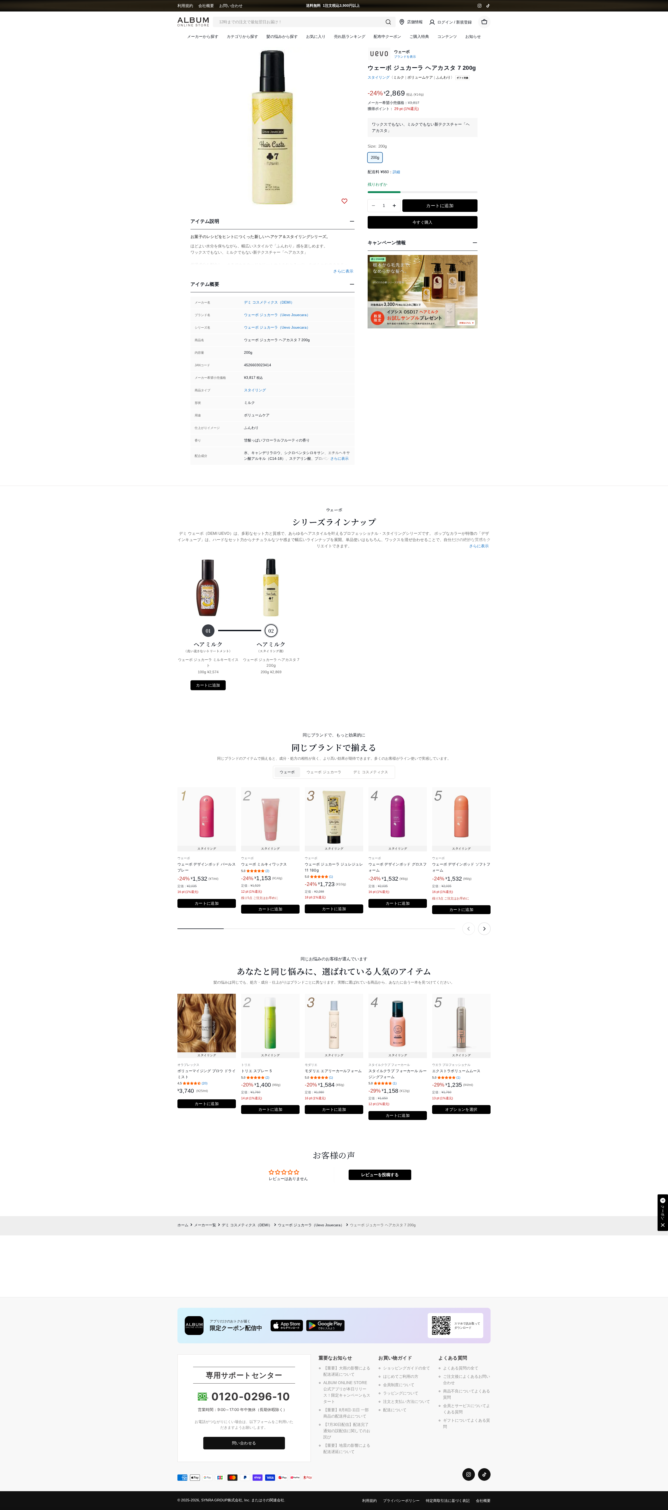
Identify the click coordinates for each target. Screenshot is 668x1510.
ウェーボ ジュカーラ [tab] (324, 772)
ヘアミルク (208, 646)
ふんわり (443, 77)
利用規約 (185, 5)
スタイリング (255, 390)
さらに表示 (339, 459)
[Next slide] (484, 928)
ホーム (182, 1225)
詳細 (396, 172)
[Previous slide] (468, 928)
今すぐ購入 (423, 222)
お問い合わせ (231, 5)
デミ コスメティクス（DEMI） (269, 302)
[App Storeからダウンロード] (287, 1325)
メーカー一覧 (205, 1225)
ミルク (398, 77)
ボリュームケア (420, 77)
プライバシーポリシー (401, 1501)
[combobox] (304, 22)
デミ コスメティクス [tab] (370, 772)
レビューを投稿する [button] (380, 1174)
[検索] (388, 22)
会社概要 (206, 5)
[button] (663, 1212)
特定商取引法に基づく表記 (448, 1501)
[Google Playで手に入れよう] (325, 1325)
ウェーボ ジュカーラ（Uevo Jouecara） (277, 315)
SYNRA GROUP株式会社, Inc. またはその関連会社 (242, 1500)
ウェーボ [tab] (287, 772)
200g (375, 157)
